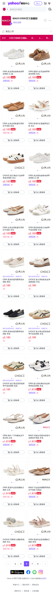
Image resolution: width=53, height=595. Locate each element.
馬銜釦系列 (49, 37)
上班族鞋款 (41, 37)
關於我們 (26, 584)
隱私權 (26, 591)
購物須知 (35, 584)
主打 (4, 37)
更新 (44, 578)
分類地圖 (35, 591)
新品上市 (10, 31)
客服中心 (16, 584)
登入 (38, 3)
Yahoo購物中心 (18, 3)
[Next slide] (24, 53)
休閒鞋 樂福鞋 (34, 37)
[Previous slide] (3, 53)
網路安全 (17, 591)
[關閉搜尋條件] (7, 9)
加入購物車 (14, 88)
